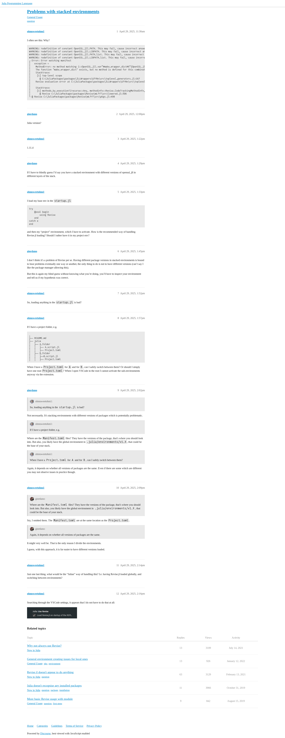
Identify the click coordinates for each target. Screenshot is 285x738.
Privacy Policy (94, 725)
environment (54, 663)
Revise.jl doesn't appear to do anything (50, 672)
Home (30, 725)
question (31, 21)
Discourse (45, 733)
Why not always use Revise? (44, 645)
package (54, 690)
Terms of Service (74, 725)
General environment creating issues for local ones (57, 659)
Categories (42, 725)
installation (64, 690)
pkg (45, 663)
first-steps (57, 703)
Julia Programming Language (17, 3)
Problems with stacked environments (63, 11)
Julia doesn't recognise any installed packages (54, 685)
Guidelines (56, 725)
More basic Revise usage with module (50, 699)
